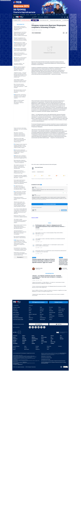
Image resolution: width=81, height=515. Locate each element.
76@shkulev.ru (25, 362)
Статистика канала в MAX (18, 319)
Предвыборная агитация (18, 317)
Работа (50, 314)
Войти (35, 210)
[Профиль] (67, 17)
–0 (66, 192)
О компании (15, 310)
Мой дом (41, 314)
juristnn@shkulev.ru (16, 363)
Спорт (59, 307)
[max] (38, 327)
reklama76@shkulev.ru (63, 353)
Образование (42, 319)
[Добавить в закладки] (64, 33)
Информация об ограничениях (46, 356)
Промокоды (64, 14)
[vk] (33, 327)
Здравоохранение (40, 171)
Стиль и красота (61, 309)
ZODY (57, 14)
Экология (60, 312)
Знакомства (22, 14)
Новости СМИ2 (34, 217)
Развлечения (51, 316)
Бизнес (30, 309)
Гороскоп (43, 14)
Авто (30, 307)
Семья (50, 319)
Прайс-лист (15, 309)
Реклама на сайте (16, 307)
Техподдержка (16, 316)
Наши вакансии (16, 314)
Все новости (20, 24)
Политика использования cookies (46, 357)
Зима (41, 307)
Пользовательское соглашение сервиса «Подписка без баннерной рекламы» (53, 360)
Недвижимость (16, 14)
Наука (41, 316)
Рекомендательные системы (45, 359)
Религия (50, 317)
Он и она (51, 307)
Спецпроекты (61, 316)
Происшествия (52, 312)
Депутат (33, 171)
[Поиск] (62, 17)
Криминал (42, 309)
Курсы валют (48, 14)
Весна (30, 310)
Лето (41, 312)
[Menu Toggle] (13, 17)
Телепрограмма (33, 14)
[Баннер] (35, 20)
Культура (41, 310)
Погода (27, 14)
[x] (41, 327)
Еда (29, 316)
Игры (60, 14)
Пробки (53, 14)
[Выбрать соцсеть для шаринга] (66, 33)
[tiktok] (44, 327)
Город (30, 312)
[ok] (36, 327)
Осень (50, 309)
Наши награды (16, 312)
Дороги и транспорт (33, 314)
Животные (31, 317)
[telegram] (30, 327)
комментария (37, 32)
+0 (63, 192)
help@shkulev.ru (20, 364)
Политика (51, 310)
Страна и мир (61, 310)
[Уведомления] (64, 17)
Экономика (60, 314)
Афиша (38, 14)
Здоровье (31, 319)
